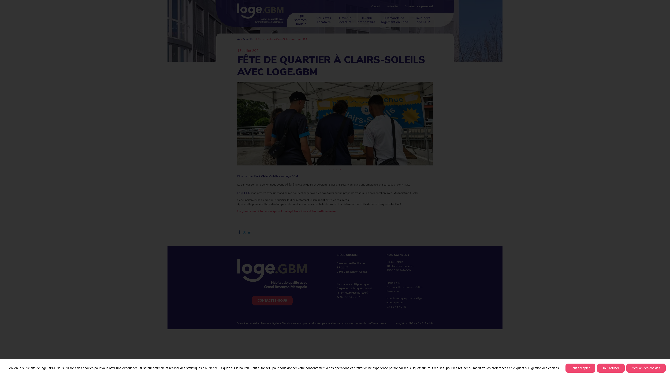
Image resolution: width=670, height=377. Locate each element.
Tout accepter (580, 368)
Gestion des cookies (646, 368)
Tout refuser (610, 368)
